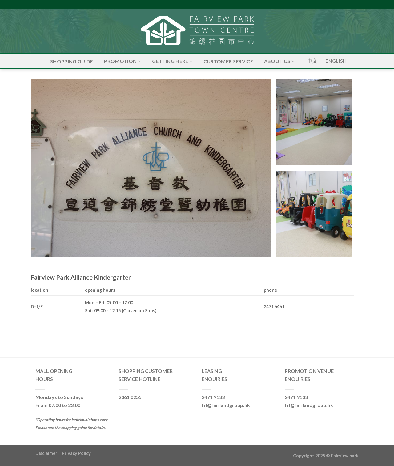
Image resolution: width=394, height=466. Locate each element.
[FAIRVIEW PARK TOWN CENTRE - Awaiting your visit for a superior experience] (197, 31)
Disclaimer (48, 453)
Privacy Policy (76, 453)
